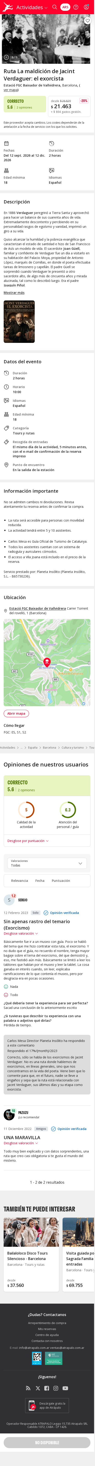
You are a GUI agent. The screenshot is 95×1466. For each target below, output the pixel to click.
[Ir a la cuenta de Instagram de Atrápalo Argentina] (56, 1388)
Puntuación (61, 880)
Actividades (7, 748)
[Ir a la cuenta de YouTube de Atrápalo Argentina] (65, 1388)
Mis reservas (47, 1328)
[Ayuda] (76, 7)
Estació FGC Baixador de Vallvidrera (37, 608)
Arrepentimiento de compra (47, 1322)
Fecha (40, 880)
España (32, 748)
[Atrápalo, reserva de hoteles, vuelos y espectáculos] (8, 7)
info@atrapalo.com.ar (34, 1347)
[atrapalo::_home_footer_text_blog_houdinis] (29, 1388)
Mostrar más (14, 292)
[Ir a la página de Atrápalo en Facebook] (47, 1388)
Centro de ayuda (47, 1334)
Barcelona (49, 748)
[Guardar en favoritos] (87, 20)
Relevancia (19, 880)
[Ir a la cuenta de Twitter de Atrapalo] (38, 1388)
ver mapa (11, 90)
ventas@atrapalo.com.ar (67, 1347)
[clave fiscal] (37, 1359)
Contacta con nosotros (47, 1340)
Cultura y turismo (73, 748)
